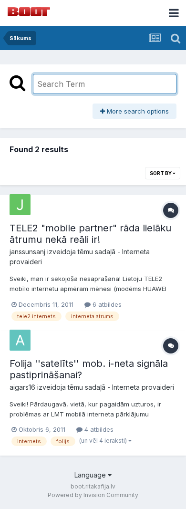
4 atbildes (98, 429)
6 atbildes (106, 304)
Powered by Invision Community (93, 495)
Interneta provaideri (143, 387)
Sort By (161, 173)
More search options (137, 111)
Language (91, 475)
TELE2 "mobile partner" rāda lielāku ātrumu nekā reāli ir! (90, 233)
